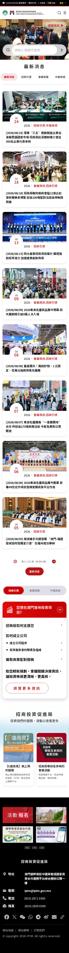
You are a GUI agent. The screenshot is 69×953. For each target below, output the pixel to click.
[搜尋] (59, 13)
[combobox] (35, 50)
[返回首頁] (8, 13)
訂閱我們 (39, 930)
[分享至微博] (46, 917)
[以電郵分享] (54, 917)
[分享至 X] (14, 917)
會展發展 (43, 77)
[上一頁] (15, 561)
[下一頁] (54, 561)
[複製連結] (62, 917)
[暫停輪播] (34, 847)
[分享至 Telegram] (38, 917)
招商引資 (26, 77)
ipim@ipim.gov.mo (38, 890)
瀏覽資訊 (56, 25)
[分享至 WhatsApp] (30, 917)
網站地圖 (8, 930)
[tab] (14, 590)
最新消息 (9, 77)
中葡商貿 (60, 77)
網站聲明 (23, 930)
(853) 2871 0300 (34, 898)
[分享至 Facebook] (6, 917)
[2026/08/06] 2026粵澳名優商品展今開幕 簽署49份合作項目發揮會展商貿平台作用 (32, 3)
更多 (62, 3)
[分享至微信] (22, 917)
